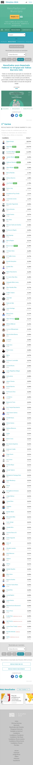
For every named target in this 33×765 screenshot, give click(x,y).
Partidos (16, 745)
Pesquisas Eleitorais (16, 729)
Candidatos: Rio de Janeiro (16, 739)
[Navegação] (2, 30)
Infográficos (16, 754)
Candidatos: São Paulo (16, 737)
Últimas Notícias (16, 723)
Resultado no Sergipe (16, 46)
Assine (16, 750)
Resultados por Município (16, 10)
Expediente (16, 760)
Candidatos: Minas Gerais (16, 741)
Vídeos (16, 756)
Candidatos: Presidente (16, 735)
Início (7, 30)
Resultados (15, 30)
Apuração (4, 41)
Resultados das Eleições (16, 727)
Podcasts (16, 758)
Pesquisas (29, 41)
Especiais (16, 752)
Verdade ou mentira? (16, 731)
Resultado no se (16, 664)
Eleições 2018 (12, 2)
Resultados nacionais (16, 669)
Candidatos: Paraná (16, 743)
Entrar (30, 2)
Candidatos (26, 30)
